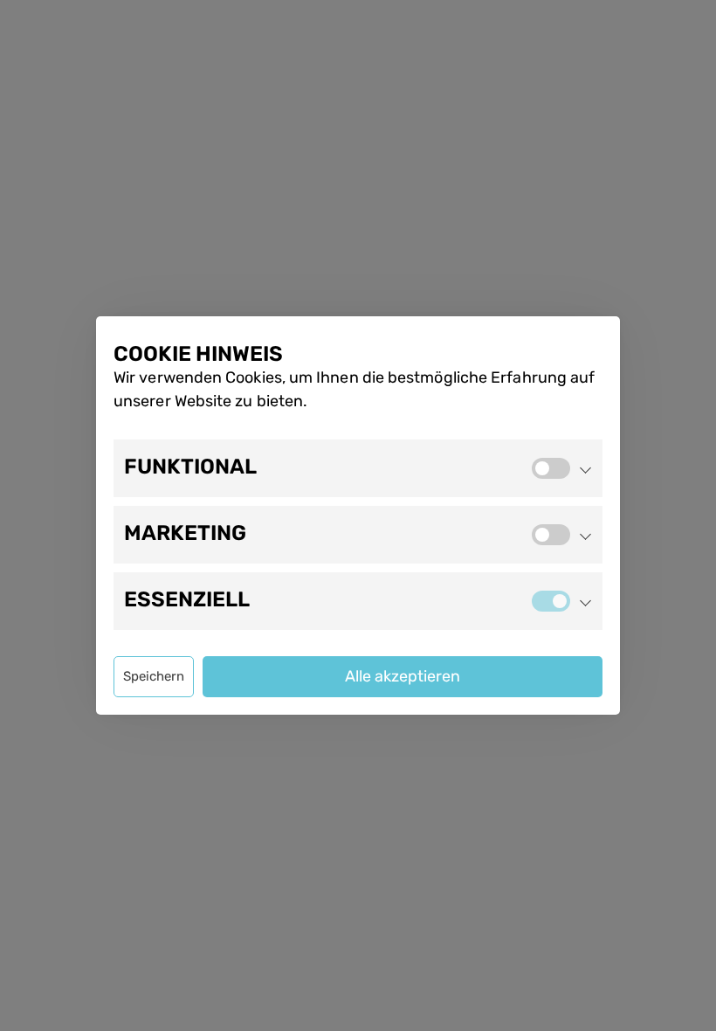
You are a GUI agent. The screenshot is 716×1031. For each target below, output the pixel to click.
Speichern (153, 676)
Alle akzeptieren (402, 676)
